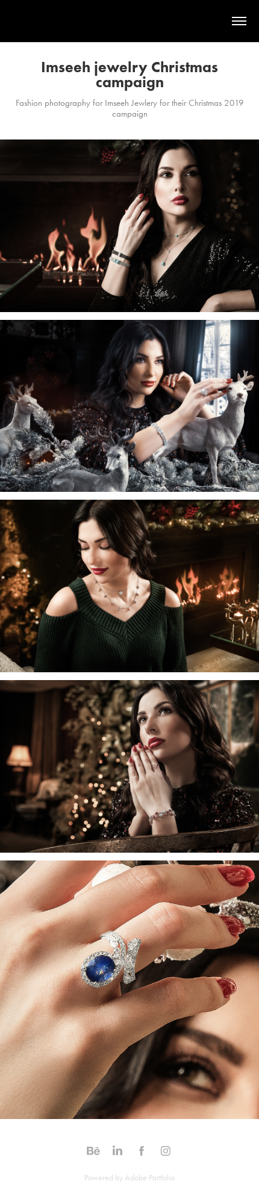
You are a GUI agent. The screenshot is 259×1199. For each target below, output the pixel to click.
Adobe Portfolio (150, 1178)
